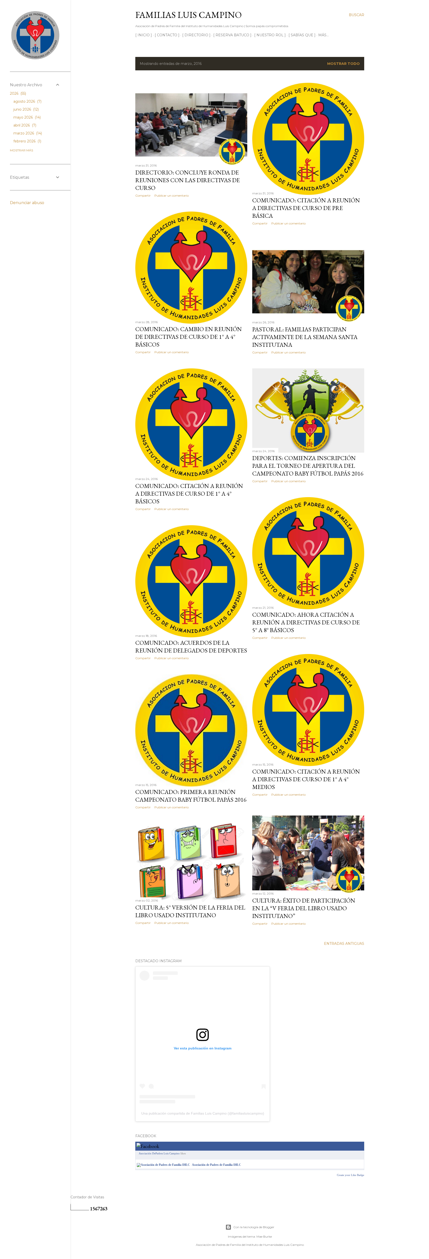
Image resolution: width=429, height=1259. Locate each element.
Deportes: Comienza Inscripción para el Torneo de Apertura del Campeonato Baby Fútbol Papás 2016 (307, 465)
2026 (17, 93)
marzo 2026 (27, 133)
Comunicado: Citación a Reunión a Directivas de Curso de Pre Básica (306, 207)
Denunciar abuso (27, 202)
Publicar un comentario (171, 195)
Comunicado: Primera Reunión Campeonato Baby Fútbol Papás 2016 (191, 795)
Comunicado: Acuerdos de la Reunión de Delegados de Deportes (191, 646)
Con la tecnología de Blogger (253, 1227)
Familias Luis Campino (188, 15)
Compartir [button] (143, 195)
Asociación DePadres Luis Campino (159, 1153)
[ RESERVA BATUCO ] (232, 35)
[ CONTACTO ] (167, 35)
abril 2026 (24, 125)
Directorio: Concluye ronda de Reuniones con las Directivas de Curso (187, 180)
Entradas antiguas (344, 943)
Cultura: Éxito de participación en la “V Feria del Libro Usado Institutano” (303, 908)
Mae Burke (264, 1236)
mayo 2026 (26, 117)
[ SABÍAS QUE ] (302, 35)
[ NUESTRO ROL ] (270, 35)
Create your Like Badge (350, 1174)
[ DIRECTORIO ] (196, 35)
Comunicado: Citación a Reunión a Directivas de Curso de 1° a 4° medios (306, 779)
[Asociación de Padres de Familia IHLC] (163, 1165)
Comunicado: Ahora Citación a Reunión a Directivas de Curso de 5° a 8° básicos (306, 622)
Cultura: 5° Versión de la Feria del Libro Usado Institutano (190, 911)
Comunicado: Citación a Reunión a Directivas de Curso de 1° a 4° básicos (189, 493)
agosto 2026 (26, 101)
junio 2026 (25, 109)
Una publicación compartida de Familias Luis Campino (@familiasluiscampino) (202, 1113)
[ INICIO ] (143, 35)
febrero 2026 (26, 141)
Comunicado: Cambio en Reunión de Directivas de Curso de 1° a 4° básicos (188, 336)
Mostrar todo (343, 63)
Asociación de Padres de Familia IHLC (216, 1165)
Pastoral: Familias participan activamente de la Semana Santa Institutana (305, 336)
